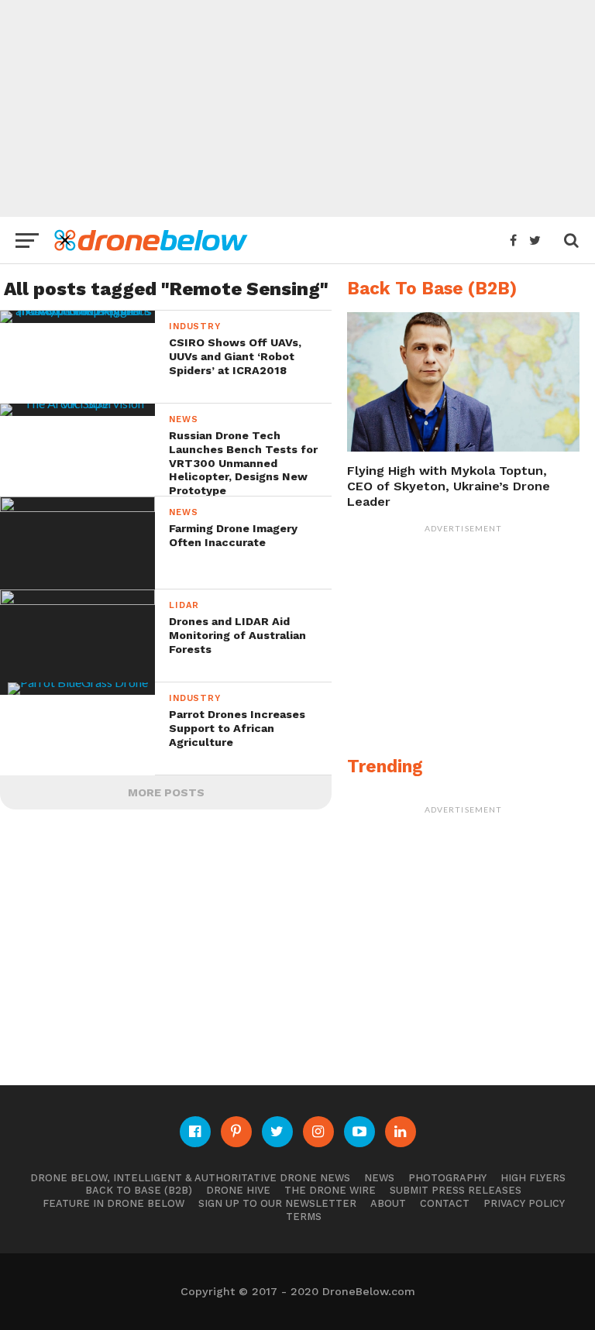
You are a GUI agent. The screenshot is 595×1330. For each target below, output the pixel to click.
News (379, 1178)
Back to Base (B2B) (138, 1190)
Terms (304, 1216)
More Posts (166, 792)
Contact (444, 1203)
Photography (447, 1178)
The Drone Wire (330, 1190)
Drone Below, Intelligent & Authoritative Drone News (190, 1178)
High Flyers (533, 1178)
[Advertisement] (297, 108)
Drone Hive (238, 1190)
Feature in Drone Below (113, 1203)
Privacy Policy (524, 1203)
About (388, 1203)
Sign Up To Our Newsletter (277, 1203)
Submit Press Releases (455, 1190)
